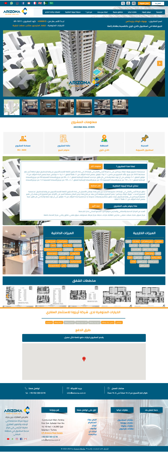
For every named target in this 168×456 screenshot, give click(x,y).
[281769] (29, 3)
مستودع (70, 257)
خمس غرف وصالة (108, 322)
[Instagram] (17, 3)
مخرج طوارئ (142, 261)
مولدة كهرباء (144, 245)
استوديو (49, 322)
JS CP (106, 449)
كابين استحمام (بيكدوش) (53, 249)
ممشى (146, 257)
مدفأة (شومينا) (54, 265)
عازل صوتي (138, 257)
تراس (63, 265)
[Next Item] (159, 63)
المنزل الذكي (50, 241)
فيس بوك (92, 419)
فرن (47, 245)
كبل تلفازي (155, 245)
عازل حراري (133, 245)
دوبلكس (119, 322)
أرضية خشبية (64, 261)
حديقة (158, 253)
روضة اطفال (149, 253)
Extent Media (79, 449)
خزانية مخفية (52, 253)
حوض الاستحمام (51, 261)
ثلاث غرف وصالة (81, 322)
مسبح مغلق (144, 265)
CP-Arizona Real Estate (52, 433)
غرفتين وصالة (69, 322)
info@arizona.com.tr (76, 393)
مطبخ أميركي (62, 241)
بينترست (92, 434)
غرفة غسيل (67, 245)
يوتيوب (93, 428)
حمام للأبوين (68, 249)
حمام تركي (158, 241)
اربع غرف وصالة (94, 322)
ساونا (130, 257)
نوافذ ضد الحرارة (52, 257)
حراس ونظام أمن (147, 241)
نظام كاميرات (136, 249)
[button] (125, 166)
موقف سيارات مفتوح (136, 253)
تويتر (94, 425)
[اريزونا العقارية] (11, 3)
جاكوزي (62, 257)
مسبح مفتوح (153, 261)
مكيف (78, 257)
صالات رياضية (156, 257)
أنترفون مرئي (63, 253)
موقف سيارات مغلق (150, 249)
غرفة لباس (78, 249)
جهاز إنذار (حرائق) (74, 241)
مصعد (53, 245)
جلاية (59, 245)
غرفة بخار (136, 241)
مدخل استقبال (73, 265)
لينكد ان (93, 431)
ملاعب (133, 261)
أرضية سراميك (75, 261)
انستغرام (92, 422)
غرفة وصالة (58, 322)
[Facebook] (23, 3)
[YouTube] (5, 3)
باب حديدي (77, 245)
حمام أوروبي (75, 253)
